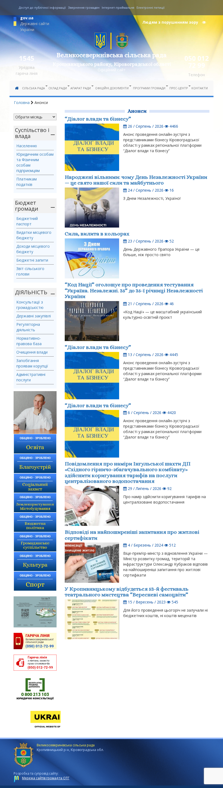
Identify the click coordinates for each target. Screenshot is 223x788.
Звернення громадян (84, 7)
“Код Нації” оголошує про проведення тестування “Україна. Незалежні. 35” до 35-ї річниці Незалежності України (134, 290)
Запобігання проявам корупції (32, 363)
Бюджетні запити (32, 260)
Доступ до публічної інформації (42, 7)
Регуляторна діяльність (28, 327)
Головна (22, 102)
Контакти (199, 88)
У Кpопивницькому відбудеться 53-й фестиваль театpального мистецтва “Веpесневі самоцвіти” (126, 592)
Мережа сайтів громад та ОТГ (45, 778)
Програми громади (149, 88)
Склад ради (57, 88)
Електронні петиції (151, 7)
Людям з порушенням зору (170, 22)
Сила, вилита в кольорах (97, 234)
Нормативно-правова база (29, 341)
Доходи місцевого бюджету (33, 249)
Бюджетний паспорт (27, 221)
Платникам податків (26, 181)
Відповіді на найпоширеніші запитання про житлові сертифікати (132, 535)
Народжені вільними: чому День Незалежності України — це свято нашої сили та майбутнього (136, 180)
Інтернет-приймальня (118, 7)
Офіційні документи (112, 88)
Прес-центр (178, 88)
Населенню (26, 145)
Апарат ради (80, 88)
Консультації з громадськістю (30, 304)
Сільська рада (33, 88)
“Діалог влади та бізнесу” (98, 119)
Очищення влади (32, 352)
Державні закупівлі (33, 315)
